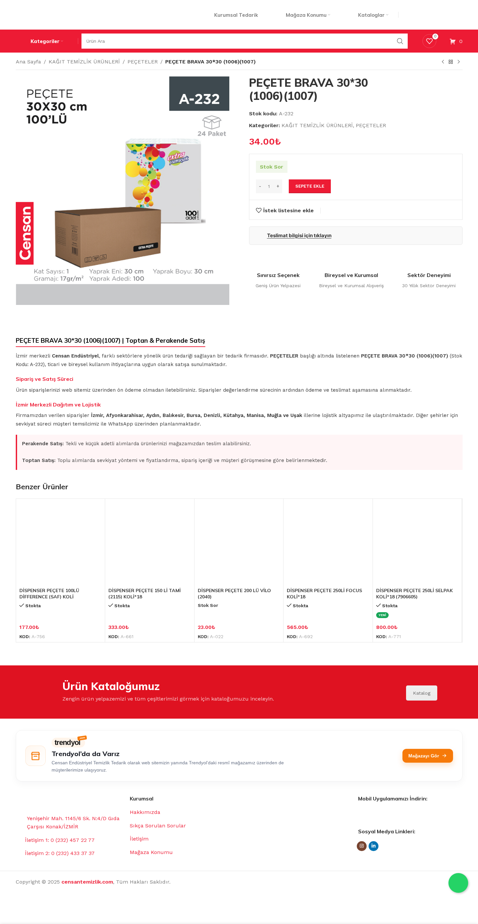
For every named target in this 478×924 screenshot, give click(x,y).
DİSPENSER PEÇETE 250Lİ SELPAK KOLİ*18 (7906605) (414, 594)
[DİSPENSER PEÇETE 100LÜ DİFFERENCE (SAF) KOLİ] (60, 543)
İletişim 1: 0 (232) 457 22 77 (60, 840)
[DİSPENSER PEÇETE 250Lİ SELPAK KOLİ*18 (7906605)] (417, 543)
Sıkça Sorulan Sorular (158, 825)
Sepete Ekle (309, 186)
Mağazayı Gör (423, 755)
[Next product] (459, 62)
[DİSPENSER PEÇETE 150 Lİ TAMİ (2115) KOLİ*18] (149, 543)
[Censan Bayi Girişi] (433, 14)
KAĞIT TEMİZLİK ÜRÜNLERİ (84, 61)
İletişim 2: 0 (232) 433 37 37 (60, 853)
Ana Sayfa (28, 61)
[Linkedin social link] (373, 846)
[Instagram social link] (362, 846)
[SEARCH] (400, 41)
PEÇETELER (142, 61)
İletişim (139, 839)
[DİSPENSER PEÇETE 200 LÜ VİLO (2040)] (239, 543)
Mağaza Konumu (151, 852)
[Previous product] (443, 62)
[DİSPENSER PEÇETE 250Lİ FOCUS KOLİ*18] (328, 543)
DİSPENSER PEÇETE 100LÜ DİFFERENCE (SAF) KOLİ (49, 594)
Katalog (421, 693)
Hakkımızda (145, 812)
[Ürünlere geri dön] (451, 62)
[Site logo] (53, 14)
